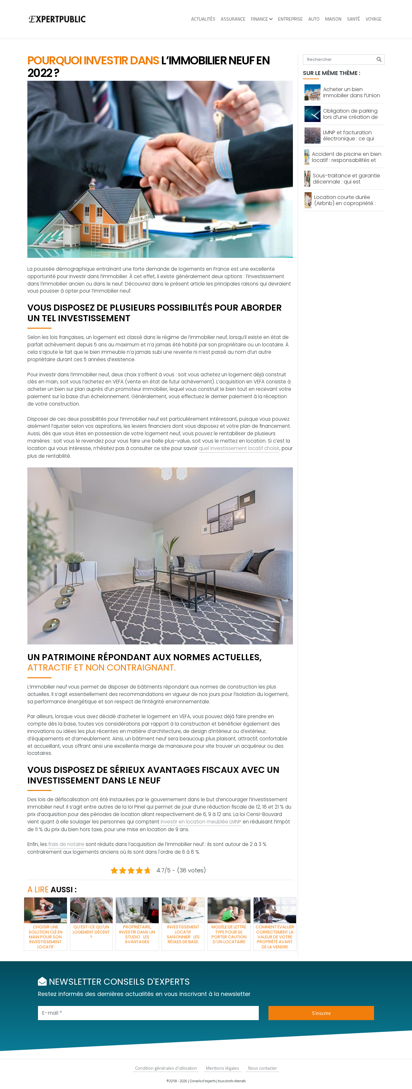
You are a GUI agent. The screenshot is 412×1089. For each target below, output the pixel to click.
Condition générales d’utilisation (166, 1068)
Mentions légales (222, 1068)
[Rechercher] (379, 59)
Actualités (203, 19)
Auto (314, 19)
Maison (333, 19)
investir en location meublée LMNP (201, 821)
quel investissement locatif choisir (239, 448)
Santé (353, 19)
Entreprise (290, 19)
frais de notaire (66, 844)
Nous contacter (262, 1068)
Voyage (374, 19)
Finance (259, 19)
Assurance (233, 19)
